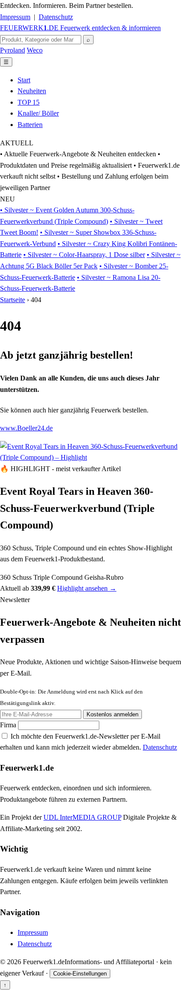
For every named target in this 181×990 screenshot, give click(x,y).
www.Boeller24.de (26, 428)
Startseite (12, 299)
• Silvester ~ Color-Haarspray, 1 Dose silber (84, 254)
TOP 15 (29, 102)
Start (24, 80)
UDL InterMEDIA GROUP (82, 817)
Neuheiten (32, 91)
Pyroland (12, 50)
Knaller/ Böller (38, 113)
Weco (35, 50)
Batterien (30, 124)
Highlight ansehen (86, 588)
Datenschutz (56, 17)
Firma (9, 725)
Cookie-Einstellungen (80, 973)
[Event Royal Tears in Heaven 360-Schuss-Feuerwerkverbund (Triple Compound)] (90, 457)
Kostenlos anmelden (112, 714)
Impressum (15, 17)
